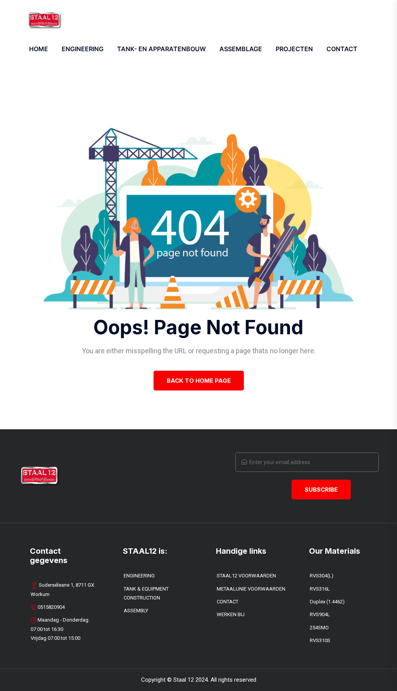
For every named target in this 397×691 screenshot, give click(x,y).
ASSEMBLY (136, 610)
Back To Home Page (199, 380)
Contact (341, 49)
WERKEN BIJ (231, 614)
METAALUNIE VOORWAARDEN (251, 589)
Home (38, 49)
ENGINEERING (83, 49)
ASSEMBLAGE (240, 49)
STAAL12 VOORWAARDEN (246, 576)
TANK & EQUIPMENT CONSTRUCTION (146, 593)
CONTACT (227, 602)
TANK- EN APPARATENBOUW (161, 49)
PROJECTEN (294, 49)
